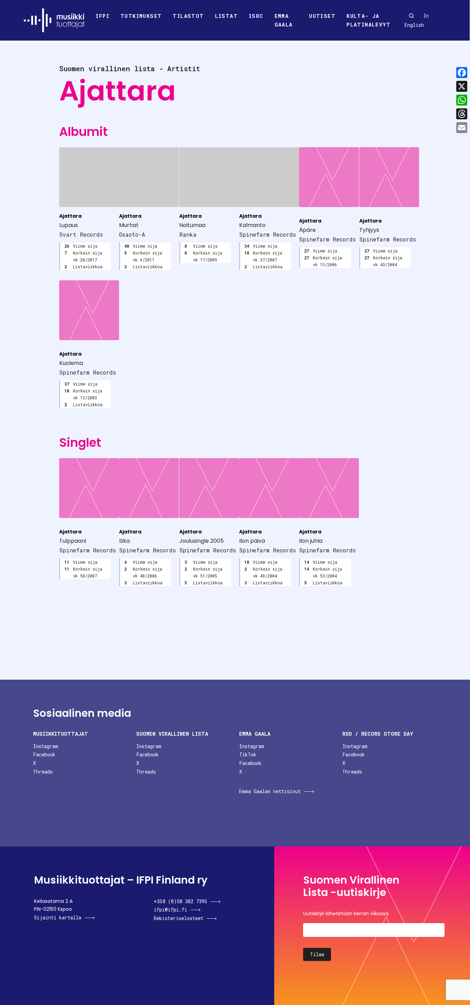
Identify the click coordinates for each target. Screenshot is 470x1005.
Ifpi (102, 15)
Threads (43, 771)
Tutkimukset (141, 15)
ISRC (256, 15)
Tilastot (188, 15)
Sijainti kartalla (57, 917)
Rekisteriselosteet (178, 918)
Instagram (45, 746)
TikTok (247, 754)
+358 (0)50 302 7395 (180, 901)
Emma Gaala (284, 20)
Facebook (44, 754)
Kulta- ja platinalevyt (368, 20)
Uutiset (322, 15)
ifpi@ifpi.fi (170, 909)
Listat (226, 15)
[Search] (411, 15)
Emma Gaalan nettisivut (270, 791)
